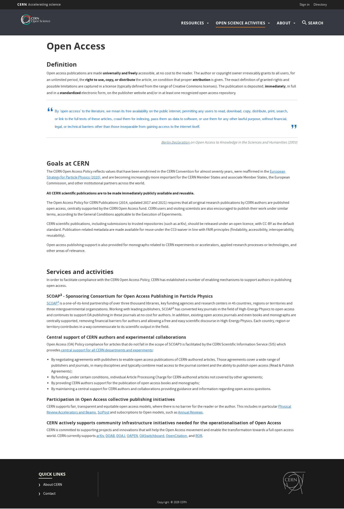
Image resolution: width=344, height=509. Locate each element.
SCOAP (53, 304)
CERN (39, 4)
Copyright (163, 502)
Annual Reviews (190, 413)
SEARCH (315, 23)
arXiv (100, 436)
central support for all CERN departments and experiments (106, 350)
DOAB (110, 436)
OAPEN (132, 436)
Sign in (305, 4)
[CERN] (294, 483)
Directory (320, 4)
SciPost (103, 413)
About (284, 23)
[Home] (35, 19)
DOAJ (120, 436)
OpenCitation (176, 436)
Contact (49, 494)
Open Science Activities (240, 23)
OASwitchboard (151, 436)
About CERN (52, 485)
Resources (192, 23)
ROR (198, 436)
